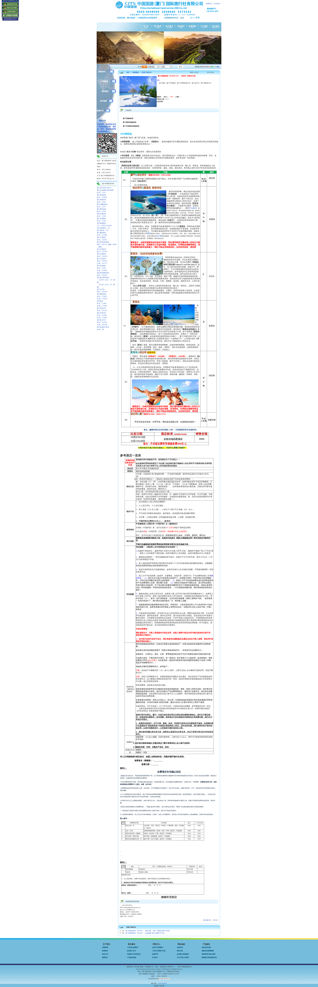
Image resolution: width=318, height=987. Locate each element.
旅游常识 (100, 111)
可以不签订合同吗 (183, 957)
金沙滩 (158, 236)
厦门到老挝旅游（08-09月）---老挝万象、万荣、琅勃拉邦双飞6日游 (147, 931)
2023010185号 (162, 983)
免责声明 (155, 954)
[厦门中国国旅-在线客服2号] (10, 13)
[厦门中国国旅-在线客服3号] (10, 9)
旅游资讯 (102, 72)
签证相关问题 (206, 947)
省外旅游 (103, 101)
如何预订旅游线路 (183, 954)
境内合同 (180, 951)
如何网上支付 (131, 951)
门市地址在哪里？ (133, 947)
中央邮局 (193, 208)
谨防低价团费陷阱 (208, 951)
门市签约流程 (131, 957)
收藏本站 (209, 3)
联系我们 (105, 951)
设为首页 (217, 3)
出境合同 (180, 947)
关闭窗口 (207, 920)
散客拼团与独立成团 (208, 954)
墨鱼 (149, 233)
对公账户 (155, 957)
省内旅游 (104, 91)
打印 (215, 920)
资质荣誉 (105, 947)
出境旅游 (104, 81)
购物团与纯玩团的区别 (209, 957)
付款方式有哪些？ (158, 947)
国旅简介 (105, 957)
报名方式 (105, 954)
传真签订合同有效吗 (133, 954)
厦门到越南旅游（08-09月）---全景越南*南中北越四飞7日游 (145, 933)
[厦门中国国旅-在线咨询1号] (10, 5)
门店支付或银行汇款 (158, 951)
